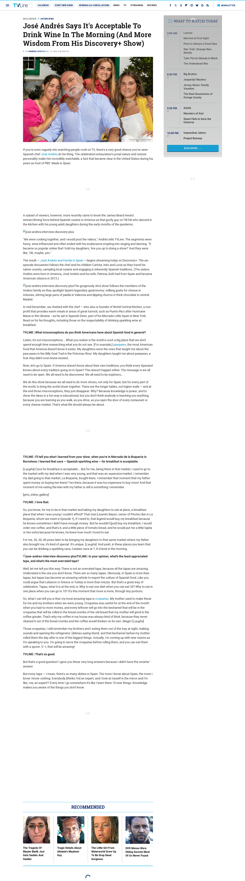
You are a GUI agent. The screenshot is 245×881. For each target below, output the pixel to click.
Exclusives (29, 18)
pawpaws (119, 344)
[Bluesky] (197, 5)
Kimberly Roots (36, 51)
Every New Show (64, 5)
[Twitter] (175, 5)
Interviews (47, 18)
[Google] (202, 5)
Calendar (43, 5)
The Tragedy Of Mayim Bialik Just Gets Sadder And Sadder (33, 853)
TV (125, 5)
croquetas (101, 599)
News (116, 5)
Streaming (136, 5)
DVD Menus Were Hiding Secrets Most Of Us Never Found (138, 852)
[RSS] (207, 5)
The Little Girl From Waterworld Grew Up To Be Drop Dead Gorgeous (103, 853)
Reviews (152, 5)
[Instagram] (191, 5)
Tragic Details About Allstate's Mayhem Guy (69, 851)
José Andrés (49, 154)
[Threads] (181, 5)
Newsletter (228, 5)
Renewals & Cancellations (94, 5)
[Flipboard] (186, 5)
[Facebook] (170, 5)
